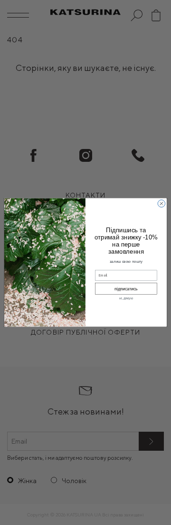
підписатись (126, 289)
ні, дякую (126, 299)
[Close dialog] (161, 203)
